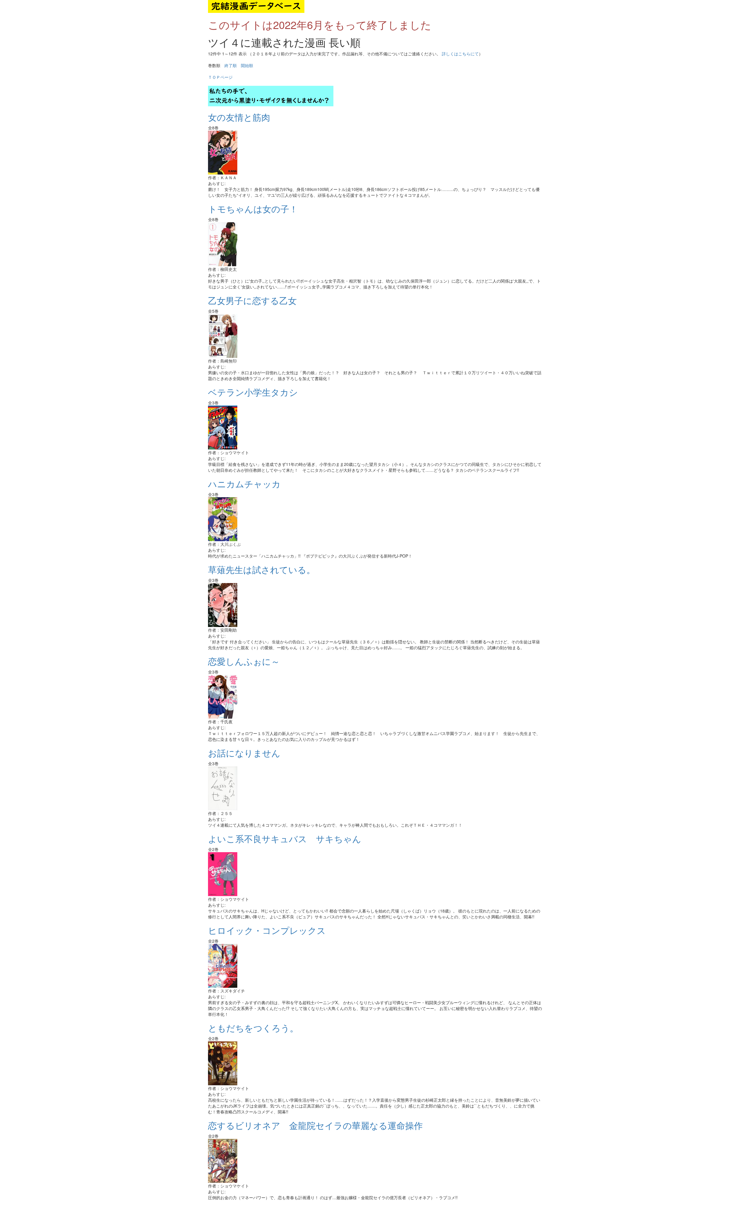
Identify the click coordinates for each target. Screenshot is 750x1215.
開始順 (247, 65)
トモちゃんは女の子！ (253, 208)
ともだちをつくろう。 (253, 1027)
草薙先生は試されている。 (266, 569)
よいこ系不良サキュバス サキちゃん (289, 838)
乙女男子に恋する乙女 (257, 300)
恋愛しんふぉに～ (248, 661)
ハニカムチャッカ (248, 483)
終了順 (230, 65)
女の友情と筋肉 (239, 117)
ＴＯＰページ (220, 77)
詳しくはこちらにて (460, 54)
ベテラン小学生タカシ (253, 392)
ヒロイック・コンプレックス (271, 930)
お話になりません (244, 752)
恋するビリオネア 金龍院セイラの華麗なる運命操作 (320, 1125)
